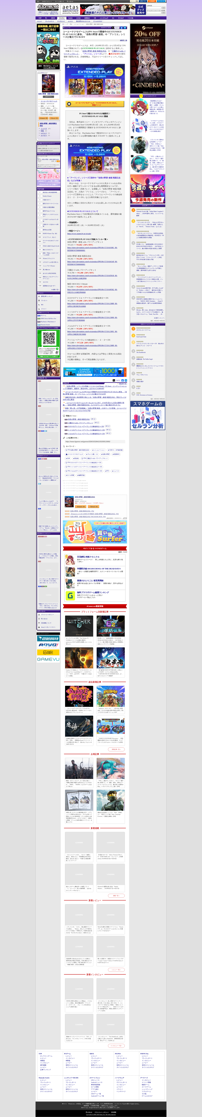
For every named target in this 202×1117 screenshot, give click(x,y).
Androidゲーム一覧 (97, 1096)
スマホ (78, 18)
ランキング (161, 1)
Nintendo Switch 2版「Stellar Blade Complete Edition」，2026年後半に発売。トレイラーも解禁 (149, 213)
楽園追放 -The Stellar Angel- (144, 359)
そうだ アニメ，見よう (49, 237)
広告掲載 (113, 1112)
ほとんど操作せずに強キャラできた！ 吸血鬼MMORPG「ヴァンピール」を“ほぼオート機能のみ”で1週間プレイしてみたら (49, 478)
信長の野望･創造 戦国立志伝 (94, 51)
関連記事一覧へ (123, 383)
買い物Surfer (46, 269)
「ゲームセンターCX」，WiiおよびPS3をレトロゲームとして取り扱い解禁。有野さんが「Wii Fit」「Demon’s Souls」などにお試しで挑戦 (150, 225)
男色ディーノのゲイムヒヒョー (50, 215)
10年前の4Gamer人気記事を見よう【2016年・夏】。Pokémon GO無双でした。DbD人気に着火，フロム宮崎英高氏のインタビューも (49, 425)
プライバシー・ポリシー (102, 1112)
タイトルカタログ (72, 1067)
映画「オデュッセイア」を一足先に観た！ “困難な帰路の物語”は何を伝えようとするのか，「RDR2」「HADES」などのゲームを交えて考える (48, 400)
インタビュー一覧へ (116, 1045)
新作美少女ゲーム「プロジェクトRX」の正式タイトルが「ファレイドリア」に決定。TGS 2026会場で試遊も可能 (150, 257)
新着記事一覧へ (116, 749)
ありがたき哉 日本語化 (49, 273)
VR (95, 18)
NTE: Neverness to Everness (144, 395)
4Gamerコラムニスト (49, 258)
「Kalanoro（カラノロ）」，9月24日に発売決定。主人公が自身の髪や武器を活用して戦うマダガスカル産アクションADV (110, 710)
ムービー (70, 21)
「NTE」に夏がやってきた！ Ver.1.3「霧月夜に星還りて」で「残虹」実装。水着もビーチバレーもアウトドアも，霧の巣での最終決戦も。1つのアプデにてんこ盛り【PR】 (110, 783)
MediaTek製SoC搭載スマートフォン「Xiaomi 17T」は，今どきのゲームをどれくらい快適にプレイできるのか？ (110, 928)
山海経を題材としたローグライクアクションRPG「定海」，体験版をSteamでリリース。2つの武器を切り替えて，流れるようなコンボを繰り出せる (79, 741)
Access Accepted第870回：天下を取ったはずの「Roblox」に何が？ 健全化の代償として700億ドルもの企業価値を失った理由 (149, 290)
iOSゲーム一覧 (96, 1094)
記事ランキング (45, 1070)
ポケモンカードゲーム (143, 330)
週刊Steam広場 (47, 229)
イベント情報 (146, 1082)
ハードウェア (104, 18)
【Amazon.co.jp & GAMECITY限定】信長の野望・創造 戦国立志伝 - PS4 (94, 514)
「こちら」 (111, 1105)
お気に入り (143, 1)
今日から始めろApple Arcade (51, 246)
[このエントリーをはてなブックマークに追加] (125, 28)
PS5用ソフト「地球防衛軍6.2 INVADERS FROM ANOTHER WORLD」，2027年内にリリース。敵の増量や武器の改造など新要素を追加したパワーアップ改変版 (110, 641)
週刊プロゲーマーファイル (50, 203)
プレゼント (44, 300)
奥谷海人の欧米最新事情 (50, 192)
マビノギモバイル (142, 375)
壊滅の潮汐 (139, 381)
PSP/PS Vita (144, 1054)
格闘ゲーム (145, 1085)
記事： (53, 161)
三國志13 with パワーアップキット (80, 423)
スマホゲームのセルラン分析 (50, 220)
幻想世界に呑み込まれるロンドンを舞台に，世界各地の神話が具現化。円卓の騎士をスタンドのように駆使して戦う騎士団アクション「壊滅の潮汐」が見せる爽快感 (79, 961)
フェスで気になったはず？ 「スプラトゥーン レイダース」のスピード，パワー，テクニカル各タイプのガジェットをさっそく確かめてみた (48, 503)
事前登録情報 (95, 1085)
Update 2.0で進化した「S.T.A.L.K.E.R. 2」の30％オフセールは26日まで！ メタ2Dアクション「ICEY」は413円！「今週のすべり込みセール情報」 (79, 673)
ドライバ (43, 308)
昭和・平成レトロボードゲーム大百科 (50, 254)
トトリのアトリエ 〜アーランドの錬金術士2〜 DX (86, 430)
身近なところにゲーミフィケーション (50, 277)
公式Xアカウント (47, 1)
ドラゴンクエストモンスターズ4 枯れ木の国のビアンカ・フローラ (150, 344)
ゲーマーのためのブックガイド (50, 241)
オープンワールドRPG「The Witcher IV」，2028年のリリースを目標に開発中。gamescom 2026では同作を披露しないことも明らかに (79, 641)
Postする (117, 27)
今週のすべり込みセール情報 (50, 225)
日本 (68, 458)
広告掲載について (46, 623)
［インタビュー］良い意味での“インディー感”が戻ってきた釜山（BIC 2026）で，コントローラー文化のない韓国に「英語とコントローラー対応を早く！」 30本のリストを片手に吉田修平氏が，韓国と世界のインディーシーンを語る (49, 581)
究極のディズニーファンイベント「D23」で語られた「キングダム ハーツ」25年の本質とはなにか (48, 605)
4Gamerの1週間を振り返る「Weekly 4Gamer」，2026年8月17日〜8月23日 (108, 887)
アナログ (121, 18)
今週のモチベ (47, 199)
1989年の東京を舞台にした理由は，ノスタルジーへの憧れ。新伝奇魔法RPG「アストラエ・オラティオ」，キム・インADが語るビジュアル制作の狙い (49, 556)
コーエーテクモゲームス (49, 101)
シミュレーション (99, 450)
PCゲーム (43, 315)
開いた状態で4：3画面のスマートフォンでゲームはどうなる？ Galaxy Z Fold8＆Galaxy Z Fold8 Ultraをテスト (110, 960)
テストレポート (122, 1082)
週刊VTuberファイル (49, 211)
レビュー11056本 (43, 14)
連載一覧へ (56, 289)
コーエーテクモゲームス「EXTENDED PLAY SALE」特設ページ (96, 104)
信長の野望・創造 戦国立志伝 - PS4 (82, 511)
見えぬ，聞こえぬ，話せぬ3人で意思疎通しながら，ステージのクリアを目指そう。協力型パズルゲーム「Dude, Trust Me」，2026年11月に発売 (150, 312)
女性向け (87, 18)
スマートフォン (95, 1078)
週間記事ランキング (47, 296)
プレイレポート (49, 21)
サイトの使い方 (59, 1)
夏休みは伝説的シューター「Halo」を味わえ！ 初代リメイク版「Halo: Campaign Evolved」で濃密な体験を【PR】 (110, 814)
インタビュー (61, 21)
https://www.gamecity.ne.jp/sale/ (79, 234)
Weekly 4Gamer (47, 196)
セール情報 (70, 475)
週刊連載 (43, 1065)
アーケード (144, 1078)
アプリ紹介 (95, 1089)
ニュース (44, 128)
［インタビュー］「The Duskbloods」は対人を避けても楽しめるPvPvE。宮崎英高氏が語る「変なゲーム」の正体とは (110, 1038)
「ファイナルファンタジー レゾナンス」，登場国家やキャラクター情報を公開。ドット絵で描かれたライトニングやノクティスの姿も (149, 279)
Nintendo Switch (45, 324)
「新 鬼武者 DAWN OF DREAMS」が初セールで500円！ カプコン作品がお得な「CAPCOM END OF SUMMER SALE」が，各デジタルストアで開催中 (110, 673)
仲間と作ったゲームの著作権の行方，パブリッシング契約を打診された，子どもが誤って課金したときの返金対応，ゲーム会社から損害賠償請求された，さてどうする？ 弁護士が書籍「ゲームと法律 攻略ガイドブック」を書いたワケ (79, 817)
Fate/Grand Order (141, 337)
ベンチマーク (121, 1091)
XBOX (53, 18)
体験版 (42, 1060)
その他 (144, 1094)
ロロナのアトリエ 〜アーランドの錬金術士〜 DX (86, 426)
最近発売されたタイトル (83, 21)
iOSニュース (95, 1080)
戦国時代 (116, 454)
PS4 (107, 471)
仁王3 (138, 388)
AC (113, 18)
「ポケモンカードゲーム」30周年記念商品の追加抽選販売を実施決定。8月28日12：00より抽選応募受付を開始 (150, 235)
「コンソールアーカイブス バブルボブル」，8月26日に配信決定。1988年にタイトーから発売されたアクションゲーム (79, 710)
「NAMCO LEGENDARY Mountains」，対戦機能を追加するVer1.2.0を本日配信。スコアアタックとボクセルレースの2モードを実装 (110, 740)
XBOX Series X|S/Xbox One (48, 318)
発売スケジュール (72, 1065)
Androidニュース (96, 1082)
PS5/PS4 (61, 18)
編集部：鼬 (123, 40)
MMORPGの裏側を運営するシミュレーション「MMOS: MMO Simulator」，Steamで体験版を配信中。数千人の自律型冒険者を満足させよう (149, 301)
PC (46, 18)
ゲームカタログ (97, 21)
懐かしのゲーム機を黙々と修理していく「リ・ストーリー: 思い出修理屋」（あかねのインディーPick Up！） (78, 888)
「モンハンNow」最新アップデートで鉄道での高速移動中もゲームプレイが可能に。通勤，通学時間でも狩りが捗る (149, 268)
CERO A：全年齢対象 (116, 450)
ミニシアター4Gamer (49, 266)
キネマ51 (45, 282)
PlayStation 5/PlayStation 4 (48, 321)
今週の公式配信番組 (48, 207)
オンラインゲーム (46, 1056)
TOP (40, 18)
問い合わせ (70, 1)
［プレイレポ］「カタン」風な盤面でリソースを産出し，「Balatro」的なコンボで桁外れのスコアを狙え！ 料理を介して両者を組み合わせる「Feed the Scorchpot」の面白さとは (79, 929)
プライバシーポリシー (47, 614)
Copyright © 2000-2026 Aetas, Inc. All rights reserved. (101, 1114)
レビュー (39, 21)
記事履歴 (152, 1)
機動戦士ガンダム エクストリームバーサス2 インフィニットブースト (149, 367)
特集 (42, 131)
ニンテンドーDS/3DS (71, 1078)
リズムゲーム (146, 1091)
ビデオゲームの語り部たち (50, 262)
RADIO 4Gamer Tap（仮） (50, 233)
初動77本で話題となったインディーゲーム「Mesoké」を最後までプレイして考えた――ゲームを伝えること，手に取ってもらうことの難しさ (48, 528)
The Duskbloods (141, 352)
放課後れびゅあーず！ (49, 285)
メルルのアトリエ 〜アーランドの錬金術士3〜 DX (86, 434)
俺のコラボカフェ (48, 249)
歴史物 (76, 458)
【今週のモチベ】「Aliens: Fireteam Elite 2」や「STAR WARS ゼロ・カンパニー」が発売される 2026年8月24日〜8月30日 (110, 856)
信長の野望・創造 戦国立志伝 (48, 94)
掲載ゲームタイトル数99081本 (48, 12)
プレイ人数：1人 (92, 454)
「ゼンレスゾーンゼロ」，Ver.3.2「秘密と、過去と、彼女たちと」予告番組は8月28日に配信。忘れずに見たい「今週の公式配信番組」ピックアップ (79, 857)
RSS (38, 1)
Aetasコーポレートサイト (48, 627)
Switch (70, 18)
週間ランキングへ (160, 318)
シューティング (147, 1089)
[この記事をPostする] (113, 28)
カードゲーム (146, 1087)
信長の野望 (105, 454)
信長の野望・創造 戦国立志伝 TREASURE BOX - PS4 (88, 516)
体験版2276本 (54, 14)
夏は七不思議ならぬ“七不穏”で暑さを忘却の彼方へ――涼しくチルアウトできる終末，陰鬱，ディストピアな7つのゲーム (48, 450)
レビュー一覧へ (116, 969)
